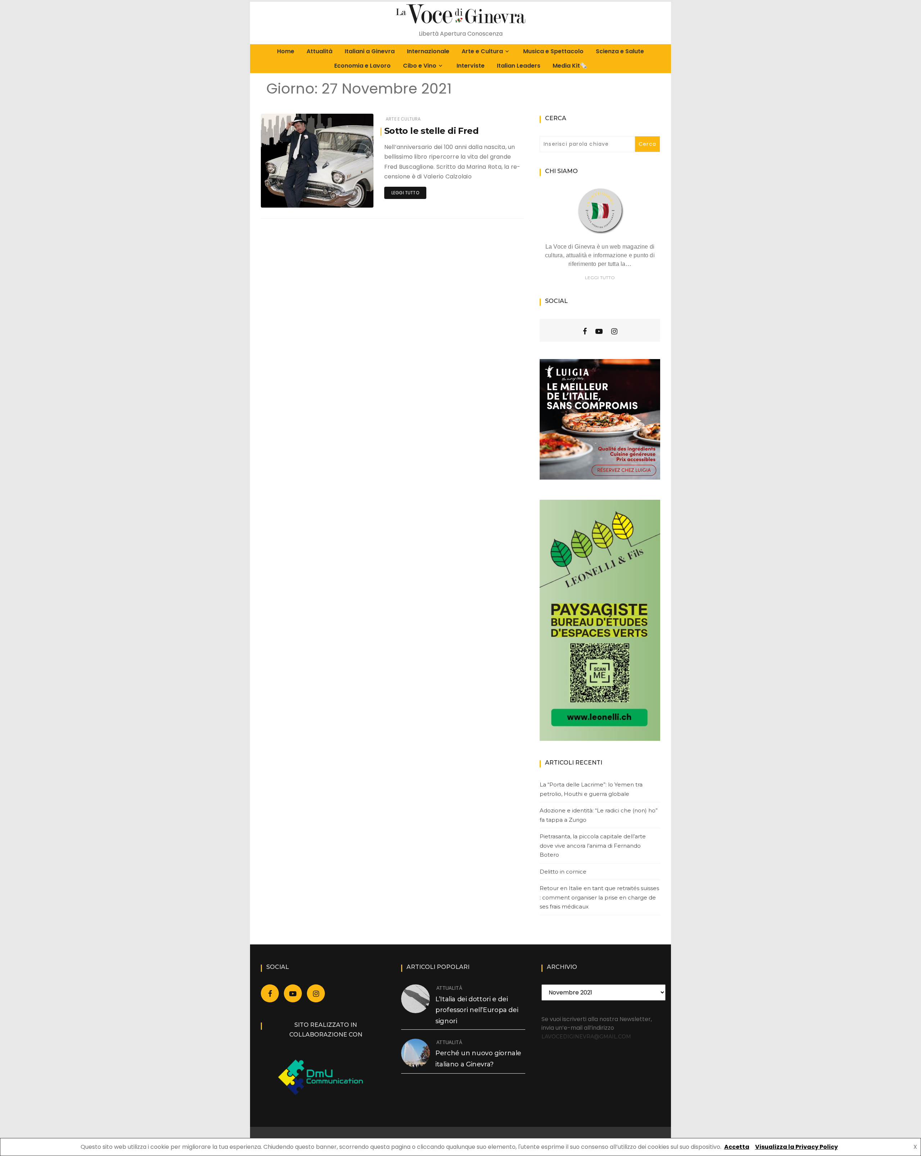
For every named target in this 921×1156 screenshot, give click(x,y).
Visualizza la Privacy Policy (796, 1147)
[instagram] (614, 331)
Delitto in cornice (563, 871)
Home (285, 51)
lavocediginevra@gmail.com (586, 1036)
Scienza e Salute (620, 51)
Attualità (319, 51)
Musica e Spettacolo (553, 51)
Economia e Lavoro (362, 66)
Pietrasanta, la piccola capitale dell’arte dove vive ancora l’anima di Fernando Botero (593, 845)
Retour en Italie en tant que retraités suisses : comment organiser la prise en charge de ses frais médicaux (599, 897)
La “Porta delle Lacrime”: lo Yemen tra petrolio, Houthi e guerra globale (591, 789)
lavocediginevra (300, 197)
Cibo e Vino (419, 66)
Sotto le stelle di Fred (431, 131)
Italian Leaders (518, 66)
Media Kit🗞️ (570, 66)
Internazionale (428, 51)
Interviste (471, 66)
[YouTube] (599, 331)
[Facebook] (585, 331)
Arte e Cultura (482, 51)
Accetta (736, 1147)
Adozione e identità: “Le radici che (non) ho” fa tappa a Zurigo (599, 815)
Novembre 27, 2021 (344, 197)
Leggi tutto (405, 193)
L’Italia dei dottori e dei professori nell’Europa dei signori (476, 1010)
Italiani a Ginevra (370, 51)
